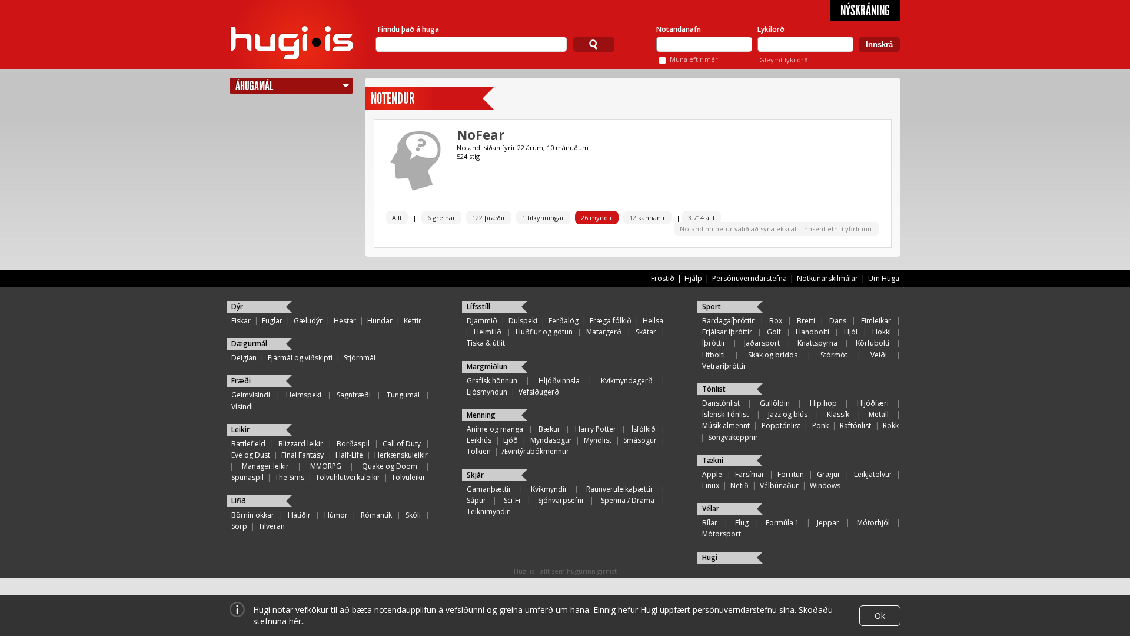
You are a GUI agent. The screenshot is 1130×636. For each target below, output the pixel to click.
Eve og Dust (250, 455)
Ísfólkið (644, 429)
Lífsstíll (478, 307)
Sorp (239, 526)
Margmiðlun (487, 367)
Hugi (709, 557)
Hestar (345, 321)
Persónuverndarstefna (749, 278)
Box (775, 321)
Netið (739, 486)
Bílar (709, 523)
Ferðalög (564, 321)
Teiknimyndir (488, 511)
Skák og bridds (772, 355)
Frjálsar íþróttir (727, 332)
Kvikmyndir (549, 489)
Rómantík (376, 515)
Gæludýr (308, 321)
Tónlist (714, 389)
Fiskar (241, 321)
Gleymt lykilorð (783, 59)
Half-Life (349, 455)
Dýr (237, 307)
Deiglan (244, 358)
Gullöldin (775, 403)
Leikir (240, 430)
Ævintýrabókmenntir (535, 451)
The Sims (289, 477)
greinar (441, 217)
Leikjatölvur (873, 474)
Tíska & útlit (486, 343)
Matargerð (604, 332)
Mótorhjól (873, 523)
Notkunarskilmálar (827, 278)
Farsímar (750, 474)
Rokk (891, 425)
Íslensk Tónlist (725, 414)
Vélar (710, 509)
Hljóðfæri (873, 403)
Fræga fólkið (611, 321)
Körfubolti (872, 343)
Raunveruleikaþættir (619, 489)
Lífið (238, 501)
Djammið (482, 321)
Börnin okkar (252, 515)
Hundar (380, 321)
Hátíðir (299, 515)
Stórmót (834, 355)
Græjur (828, 474)
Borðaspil (353, 444)
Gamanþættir (489, 489)
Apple (712, 474)
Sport (711, 307)
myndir (597, 217)
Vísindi (242, 407)
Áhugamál (254, 85)
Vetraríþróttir (724, 366)
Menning (481, 415)
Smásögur (640, 440)
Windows (825, 486)
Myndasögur (551, 440)
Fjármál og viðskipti (300, 358)
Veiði (878, 355)
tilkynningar (543, 217)
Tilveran (271, 526)
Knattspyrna (817, 343)
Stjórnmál (359, 358)
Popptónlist (781, 425)
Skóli (413, 515)
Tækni (712, 460)
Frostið (662, 278)
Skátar (646, 332)
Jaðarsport (762, 343)
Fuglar (272, 321)
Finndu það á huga (408, 29)
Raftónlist (855, 425)
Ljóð (510, 440)
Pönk (820, 425)
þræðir (489, 217)
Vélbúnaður (779, 486)
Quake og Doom (389, 466)
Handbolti (812, 332)
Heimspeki (303, 395)
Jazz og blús (787, 414)
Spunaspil (247, 477)
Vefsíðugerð (539, 392)
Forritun (790, 474)
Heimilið (487, 332)
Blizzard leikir (300, 444)
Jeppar (828, 523)
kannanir (647, 217)
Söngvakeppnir (733, 437)
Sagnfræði (354, 395)
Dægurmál (249, 344)
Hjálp (693, 278)
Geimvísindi (250, 395)
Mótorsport (721, 534)
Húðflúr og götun (544, 332)
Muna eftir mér (694, 59)
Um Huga (883, 278)
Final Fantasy (302, 455)
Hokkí (881, 332)
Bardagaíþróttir (728, 321)
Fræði (241, 381)
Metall (879, 414)
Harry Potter (595, 429)
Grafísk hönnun (492, 381)
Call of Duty (402, 444)
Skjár (475, 475)
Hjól (851, 332)
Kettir (412, 321)
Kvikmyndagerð (627, 381)
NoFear (480, 134)
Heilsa (653, 321)
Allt (397, 217)
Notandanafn (678, 29)
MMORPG (325, 466)
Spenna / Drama (627, 500)
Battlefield (248, 444)
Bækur (549, 429)
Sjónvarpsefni (560, 500)
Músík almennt (726, 425)
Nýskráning (865, 10)
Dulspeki (522, 321)
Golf (774, 332)
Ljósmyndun (487, 392)
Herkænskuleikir (401, 455)
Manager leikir (265, 466)
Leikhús (479, 440)
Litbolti (713, 355)
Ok (880, 615)
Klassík (838, 414)
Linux (710, 486)
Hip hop (823, 403)
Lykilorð (771, 29)
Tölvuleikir (408, 477)
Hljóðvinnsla (559, 381)
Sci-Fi (512, 500)
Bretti (806, 321)
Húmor (336, 515)
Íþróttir (714, 343)
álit (701, 217)
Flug (742, 523)
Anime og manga (495, 429)
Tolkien (479, 451)
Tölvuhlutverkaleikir (347, 477)
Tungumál (403, 395)
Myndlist (597, 440)
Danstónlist (721, 403)
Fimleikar (876, 321)
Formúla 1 (782, 523)
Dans (837, 321)
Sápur (476, 500)
